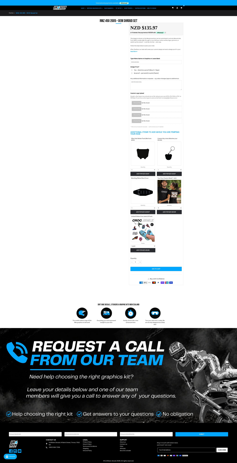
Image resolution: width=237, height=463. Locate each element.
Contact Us (51, 440)
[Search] (173, 7)
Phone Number (69, 430)
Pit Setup (118, 8)
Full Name (12, 430)
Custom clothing (140, 8)
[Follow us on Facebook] (11, 451)
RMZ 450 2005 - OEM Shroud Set (26, 13)
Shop (82, 8)
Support (123, 440)
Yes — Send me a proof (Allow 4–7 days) (146, 70)
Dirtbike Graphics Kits (94, 8)
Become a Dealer (125, 450)
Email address (124, 430)
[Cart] (181, 7)
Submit (201, 434)
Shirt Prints (128, 8)
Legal (85, 440)
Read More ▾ (133, 51)
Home (11, 13)
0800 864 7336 (54, 447)
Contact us (123, 444)
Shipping (86, 448)
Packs (143, 243)
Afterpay (123, 448)
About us (123, 442)
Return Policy (87, 444)
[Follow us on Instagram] (15, 451)
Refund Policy (87, 450)
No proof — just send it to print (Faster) (146, 73)
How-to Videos (151, 8)
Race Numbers (108, 8)
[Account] (177, 7)
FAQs (121, 446)
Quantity (143, 167)
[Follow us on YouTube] (20, 451)
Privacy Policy (87, 442)
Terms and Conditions (90, 446)
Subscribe (161, 440)
